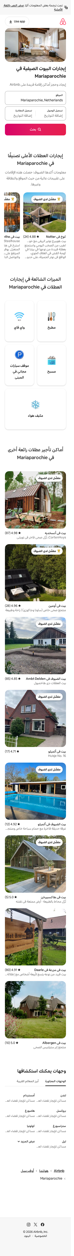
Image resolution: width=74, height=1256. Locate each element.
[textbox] (51, 115)
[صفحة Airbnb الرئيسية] (63, 21)
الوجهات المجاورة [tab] (55, 1081)
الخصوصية (41, 1236)
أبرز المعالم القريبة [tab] (28, 1081)
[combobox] (35, 100)
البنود (27, 1236)
